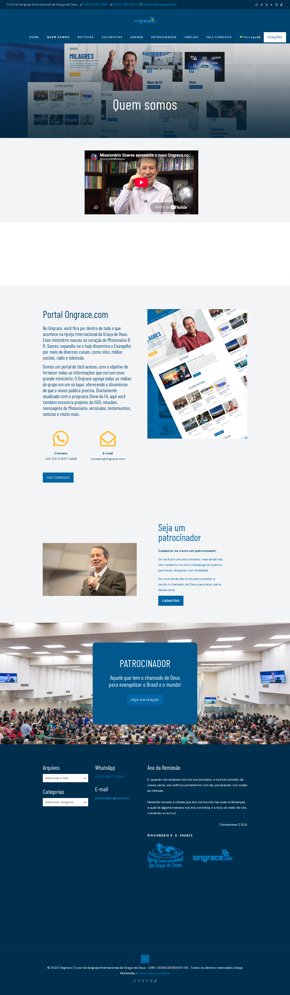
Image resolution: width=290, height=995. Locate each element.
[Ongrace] (145, 20)
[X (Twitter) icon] (266, 5)
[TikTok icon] (281, 5)
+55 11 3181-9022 (125, 4)
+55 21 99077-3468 (109, 777)
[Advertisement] (145, 250)
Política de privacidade (153, 973)
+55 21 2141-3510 (95, 4)
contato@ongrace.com (160, 4)
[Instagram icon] (276, 5)
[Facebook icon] (261, 5)
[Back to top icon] (145, 959)
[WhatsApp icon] (256, 5)
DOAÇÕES (275, 37)
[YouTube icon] (271, 5)
